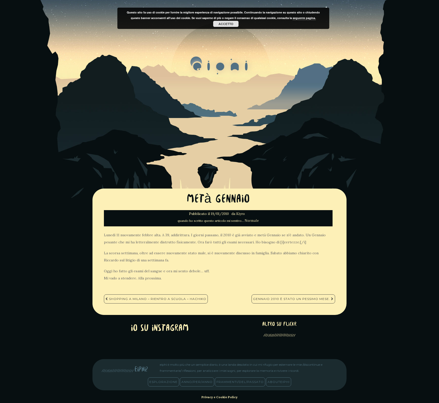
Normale (252, 221)
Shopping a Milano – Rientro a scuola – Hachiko (157, 299)
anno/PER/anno (197, 382)
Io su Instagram (160, 328)
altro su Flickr (279, 324)
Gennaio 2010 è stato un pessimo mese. (292, 299)
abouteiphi (279, 382)
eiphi (220, 69)
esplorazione (163, 382)
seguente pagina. (304, 18)
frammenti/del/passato (240, 382)
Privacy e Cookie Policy (219, 397)
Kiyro (240, 214)
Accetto (225, 24)
